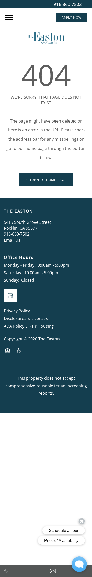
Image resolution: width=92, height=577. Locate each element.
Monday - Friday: (20, 265)
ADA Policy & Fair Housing (29, 326)
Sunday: (11, 280)
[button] (71, 17)
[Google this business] (10, 295)
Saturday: (13, 273)
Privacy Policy (17, 311)
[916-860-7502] (23, 571)
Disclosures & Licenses (26, 318)
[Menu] (9, 17)
